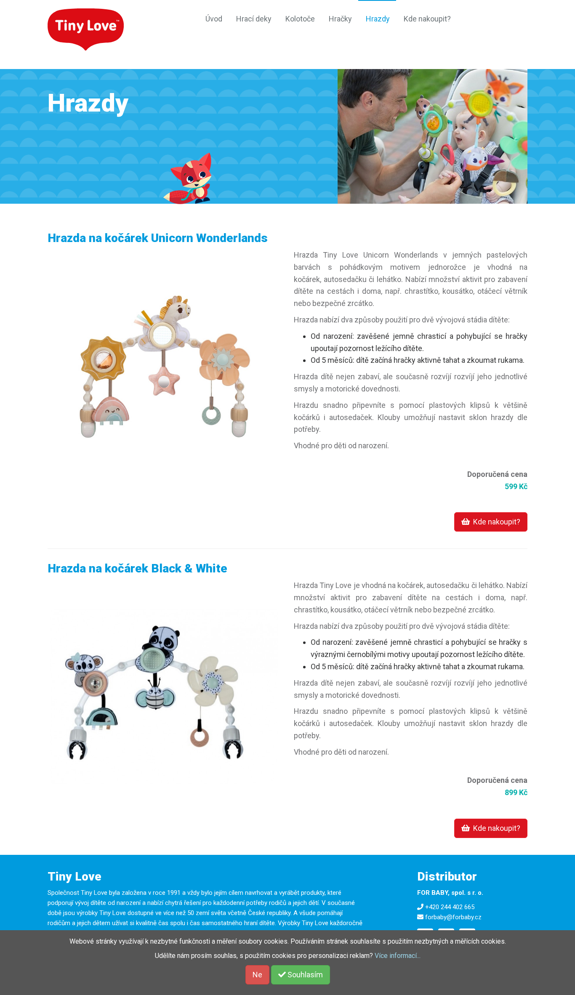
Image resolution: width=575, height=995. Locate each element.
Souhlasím (304, 974)
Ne (257, 974)
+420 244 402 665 (449, 907)
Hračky (340, 18)
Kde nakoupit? (427, 18)
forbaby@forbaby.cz (453, 917)
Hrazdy (378, 18)
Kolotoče (300, 18)
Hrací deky (254, 18)
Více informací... (398, 956)
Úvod (213, 18)
